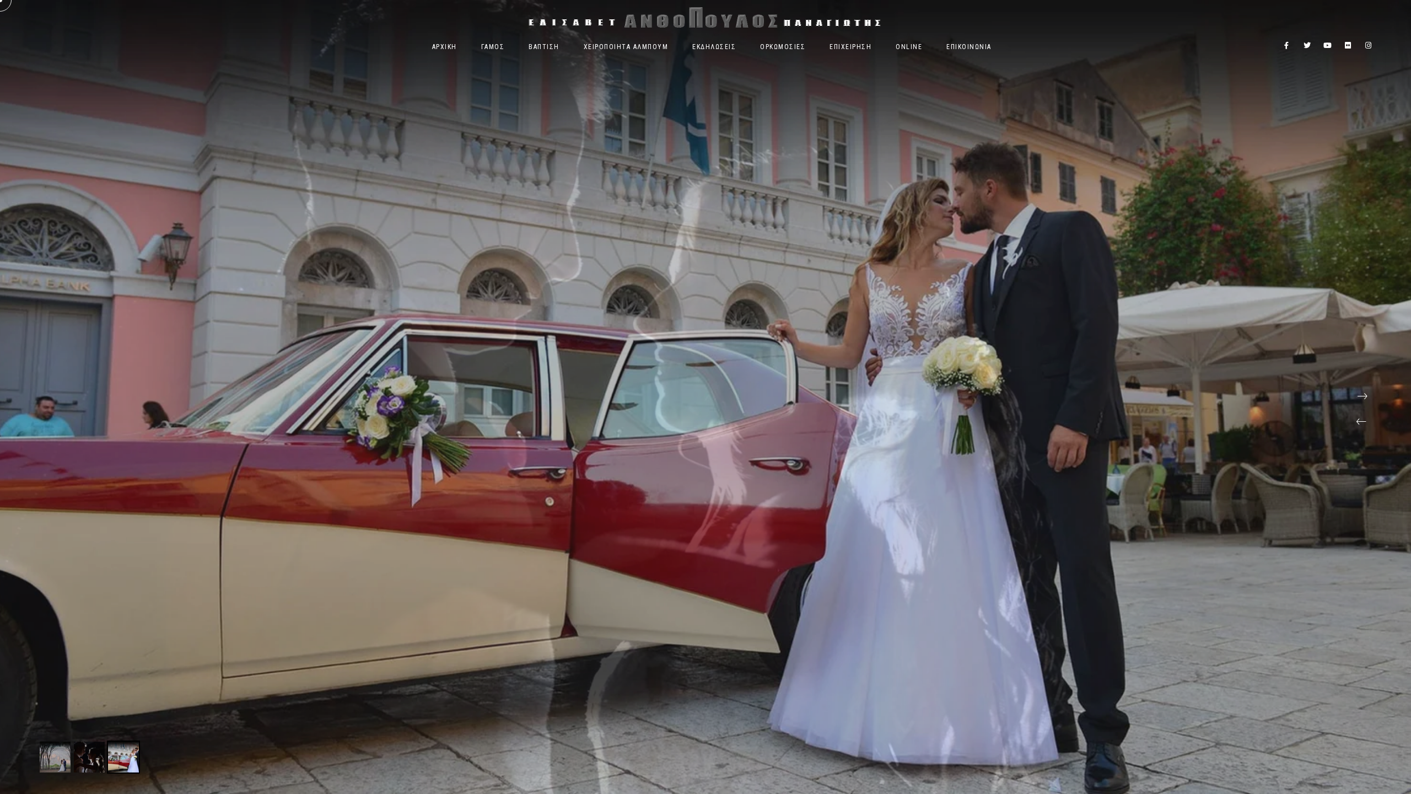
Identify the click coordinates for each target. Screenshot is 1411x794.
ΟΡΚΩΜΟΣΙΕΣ (782, 47)
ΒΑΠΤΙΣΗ (544, 47)
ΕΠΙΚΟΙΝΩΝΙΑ (969, 47)
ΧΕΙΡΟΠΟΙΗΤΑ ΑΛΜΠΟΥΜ (626, 47)
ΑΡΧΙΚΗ (444, 47)
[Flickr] (1348, 47)
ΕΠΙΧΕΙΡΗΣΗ (850, 47)
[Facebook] (1286, 47)
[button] (1361, 422)
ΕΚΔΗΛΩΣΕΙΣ (714, 47)
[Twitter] (1307, 47)
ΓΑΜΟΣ (493, 47)
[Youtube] (1327, 47)
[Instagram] (1368, 47)
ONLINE (909, 47)
